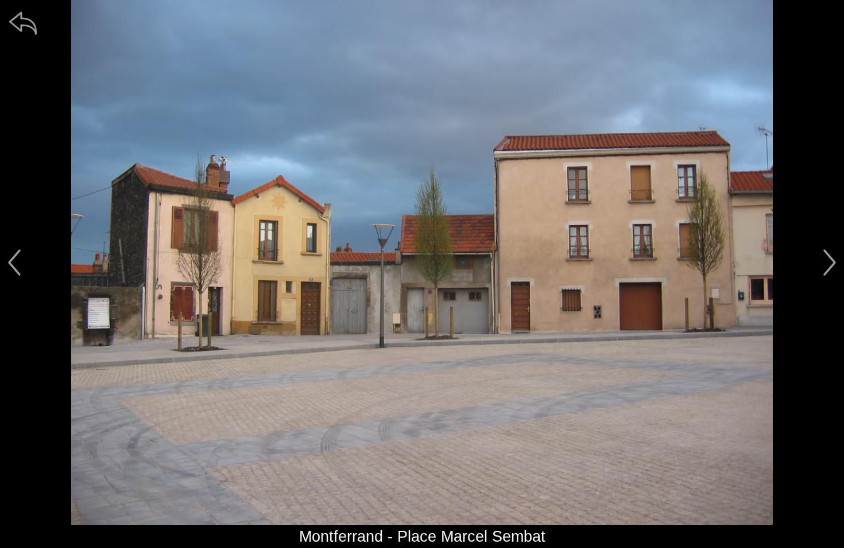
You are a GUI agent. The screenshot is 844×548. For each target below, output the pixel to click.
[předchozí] (14, 262)
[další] (829, 262)
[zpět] (23, 23)
